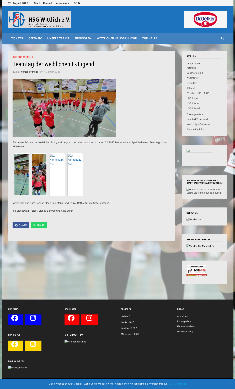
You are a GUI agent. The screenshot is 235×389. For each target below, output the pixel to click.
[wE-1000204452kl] (57, 174)
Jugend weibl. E (23, 56)
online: (125, 316)
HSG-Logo (192, 98)
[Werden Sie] (193, 219)
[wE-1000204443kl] (75, 174)
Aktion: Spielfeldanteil (198, 124)
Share (23, 225)
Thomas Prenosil (28, 71)
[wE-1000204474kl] (21, 174)
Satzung (190, 88)
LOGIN (76, 3)
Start (37, 3)
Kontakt (47, 3)
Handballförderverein (197, 119)
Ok (171, 383)
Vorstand (191, 67)
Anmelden (182, 316)
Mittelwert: (127, 334)
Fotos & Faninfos (195, 129)
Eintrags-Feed (184, 321)
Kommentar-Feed (186, 326)
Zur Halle (149, 38)
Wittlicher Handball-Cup (117, 38)
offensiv (35, 38)
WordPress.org (185, 331)
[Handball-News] (18, 367)
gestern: (125, 328)
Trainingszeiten (194, 114)
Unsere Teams (58, 38)
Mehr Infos (180, 383)
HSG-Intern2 (193, 108)
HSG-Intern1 (193, 103)
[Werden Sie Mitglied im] (200, 245)
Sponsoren (82, 38)
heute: (124, 322)
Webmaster (192, 77)
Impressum (62, 3)
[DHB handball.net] (75, 341)
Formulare (191, 83)
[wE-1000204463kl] (39, 174)
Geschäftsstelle (194, 72)
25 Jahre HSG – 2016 (197, 93)
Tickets (17, 38)
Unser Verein (193, 63)
